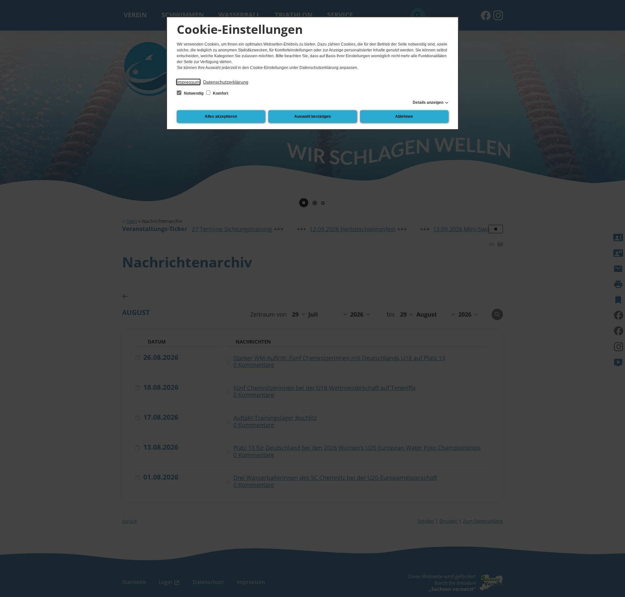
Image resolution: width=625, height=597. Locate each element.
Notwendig (193, 93)
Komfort (220, 93)
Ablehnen (404, 116)
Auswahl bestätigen (312, 116)
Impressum (188, 82)
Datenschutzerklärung (225, 82)
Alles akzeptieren (221, 116)
